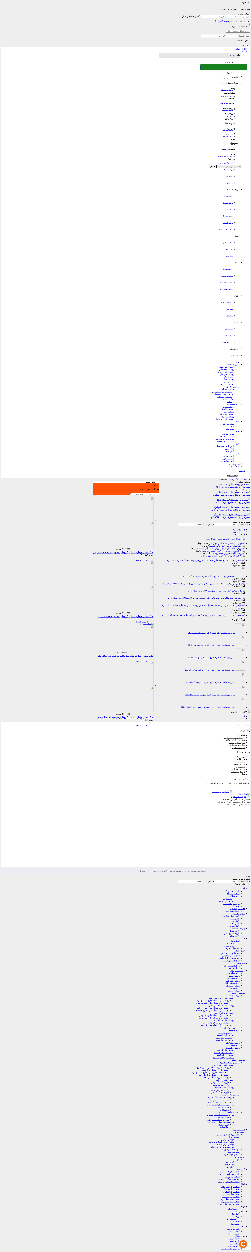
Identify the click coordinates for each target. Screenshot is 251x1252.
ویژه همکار (240, 1236)
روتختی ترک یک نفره (225, 1050)
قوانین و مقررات (237, 745)
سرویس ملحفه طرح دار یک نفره (220, 1122)
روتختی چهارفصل (227, 90)
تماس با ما (240, 735)
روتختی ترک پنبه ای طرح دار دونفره (213, 1015)
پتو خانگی (230, 1162)
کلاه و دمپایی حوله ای (230, 1154)
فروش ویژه (234, 464)
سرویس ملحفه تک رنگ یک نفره (220, 1114)
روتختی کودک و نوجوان (225, 229)
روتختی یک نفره (232, 1047)
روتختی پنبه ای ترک (226, 103)
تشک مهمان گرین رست (229, 1179)
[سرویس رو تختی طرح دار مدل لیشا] (233, 499)
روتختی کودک (233, 988)
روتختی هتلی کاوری (231, 1219)
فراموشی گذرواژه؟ (223, 21)
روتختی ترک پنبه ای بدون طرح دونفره (213, 1008)
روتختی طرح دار (227, 110)
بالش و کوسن (239, 913)
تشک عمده (234, 1244)
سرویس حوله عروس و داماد (222, 1147)
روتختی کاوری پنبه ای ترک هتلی (215, 1077)
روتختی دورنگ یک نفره (224, 1055)
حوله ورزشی (233, 1152)
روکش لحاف (229, 176)
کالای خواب (240, 1157)
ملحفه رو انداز (233, 1234)
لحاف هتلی (234, 1221)
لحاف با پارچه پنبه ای (226, 282)
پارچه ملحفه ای (238, 928)
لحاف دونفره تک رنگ (230, 1196)
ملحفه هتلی (234, 1224)
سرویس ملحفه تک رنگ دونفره (221, 1097)
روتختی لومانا (233, 1209)
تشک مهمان (229, 249)
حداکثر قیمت (208, 524)
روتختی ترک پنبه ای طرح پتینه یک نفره (212, 1003)
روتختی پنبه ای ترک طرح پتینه (221, 998)
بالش (237, 444)
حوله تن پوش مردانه (225, 1144)
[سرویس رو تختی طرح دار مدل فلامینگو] (232, 514)
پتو (238, 1159)
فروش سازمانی (238, 772)
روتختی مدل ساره (226, 901)
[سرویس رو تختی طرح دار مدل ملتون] (233, 492)
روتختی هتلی (229, 116)
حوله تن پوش (233, 1137)
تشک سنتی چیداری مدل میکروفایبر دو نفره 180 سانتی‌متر (125, 717)
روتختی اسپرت (228, 223)
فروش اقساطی (238, 769)
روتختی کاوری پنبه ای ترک (224, 156)
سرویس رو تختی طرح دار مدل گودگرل (230, 509)
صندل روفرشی (232, 911)
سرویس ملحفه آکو (231, 903)
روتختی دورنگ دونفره (225, 1038)
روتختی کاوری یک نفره (224, 1087)
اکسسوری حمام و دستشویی (227, 1134)
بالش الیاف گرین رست (229, 1172)
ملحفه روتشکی (228, 150)
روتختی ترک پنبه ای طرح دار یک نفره (213, 1018)
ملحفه (242, 1226)
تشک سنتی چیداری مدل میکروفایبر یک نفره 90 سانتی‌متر (125, 616)
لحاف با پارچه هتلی (227, 276)
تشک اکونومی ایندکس (230, 953)
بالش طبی (229, 309)
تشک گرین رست (232, 1177)
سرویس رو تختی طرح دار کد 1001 (233, 487)
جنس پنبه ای (223, 1107)
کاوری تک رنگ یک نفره (219, 1090)
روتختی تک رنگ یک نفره (224, 1052)
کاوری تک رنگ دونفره (219, 1082)
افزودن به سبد (142, 560)
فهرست (242, 471)
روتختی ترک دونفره (226, 1033)
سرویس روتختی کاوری (229, 1062)
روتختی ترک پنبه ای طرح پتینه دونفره (213, 1000)
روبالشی (230, 183)
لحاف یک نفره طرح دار (229, 1204)
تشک (237, 421)
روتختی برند (229, 209)
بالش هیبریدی (233, 926)
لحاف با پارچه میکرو (226, 289)
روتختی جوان (228, 899)
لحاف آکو (235, 906)
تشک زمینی (234, 479)
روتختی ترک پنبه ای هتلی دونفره (215, 1023)
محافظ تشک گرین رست (228, 1182)
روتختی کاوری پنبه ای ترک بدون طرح (213, 1067)
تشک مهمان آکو (232, 894)
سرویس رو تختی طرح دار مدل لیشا (232, 502)
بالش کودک (234, 921)
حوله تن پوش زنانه (226, 1139)
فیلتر (174, 525)
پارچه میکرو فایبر (227, 342)
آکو (243, 889)
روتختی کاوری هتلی (226, 170)
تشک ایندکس (239, 951)
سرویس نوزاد (239, 1129)
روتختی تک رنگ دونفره (224, 1035)
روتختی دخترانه (228, 136)
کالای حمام (240, 1132)
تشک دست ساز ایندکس (229, 958)
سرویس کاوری (232, 387)
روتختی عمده (233, 1246)
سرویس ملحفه (238, 1060)
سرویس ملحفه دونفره (229, 1095)
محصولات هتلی (238, 1211)
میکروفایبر (224, 1110)
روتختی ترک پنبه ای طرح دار (222, 1013)
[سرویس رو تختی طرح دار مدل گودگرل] (232, 507)
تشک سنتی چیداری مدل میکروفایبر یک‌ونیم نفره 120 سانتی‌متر (123, 552)
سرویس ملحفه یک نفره (229, 1112)
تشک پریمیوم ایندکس (230, 956)
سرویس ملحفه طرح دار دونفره (220, 1105)
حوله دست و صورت (230, 1149)
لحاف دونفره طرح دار (230, 1199)
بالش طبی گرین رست (229, 1174)
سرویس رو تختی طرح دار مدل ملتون (231, 495)
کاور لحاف (234, 1231)
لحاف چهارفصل (228, 269)
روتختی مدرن (228, 196)
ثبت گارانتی (234, 466)
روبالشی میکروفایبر (230, 966)
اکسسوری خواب (237, 908)
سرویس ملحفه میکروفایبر (217, 1102)
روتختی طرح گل (227, 216)
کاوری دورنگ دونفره (220, 1085)
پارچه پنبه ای (229, 329)
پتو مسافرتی (228, 1164)
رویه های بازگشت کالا (235, 740)
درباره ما (241, 757)
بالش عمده (234, 1239)
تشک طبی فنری (227, 243)
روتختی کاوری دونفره (225, 1080)
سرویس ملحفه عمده (230, 1249)
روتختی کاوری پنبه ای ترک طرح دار (214, 1075)
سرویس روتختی (232, 364)
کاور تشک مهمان (232, 1229)
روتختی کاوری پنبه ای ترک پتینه (215, 1070)
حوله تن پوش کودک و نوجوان (221, 1142)
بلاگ (243, 774)
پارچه (237, 454)
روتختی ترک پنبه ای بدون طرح (221, 1005)
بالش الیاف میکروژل (226, 302)
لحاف (237, 431)
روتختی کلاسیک (228, 203)
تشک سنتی (229, 256)
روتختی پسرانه (228, 130)
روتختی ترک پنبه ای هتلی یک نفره (215, 1025)
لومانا (242, 1206)
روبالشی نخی (233, 968)
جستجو (212, 167)
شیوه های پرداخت (237, 743)
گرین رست (240, 1169)
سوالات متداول (238, 747)
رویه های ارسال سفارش (234, 738)
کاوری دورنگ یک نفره (219, 1092)
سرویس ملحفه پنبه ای (219, 1100)
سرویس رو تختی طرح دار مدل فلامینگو (230, 517)
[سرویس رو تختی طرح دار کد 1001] (234, 484)
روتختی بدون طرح (227, 96)
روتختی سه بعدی (232, 404)
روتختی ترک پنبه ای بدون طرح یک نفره (212, 1010)
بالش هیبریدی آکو (232, 891)
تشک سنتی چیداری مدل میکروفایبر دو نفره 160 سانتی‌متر (125, 655)
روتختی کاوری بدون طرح (224, 163)
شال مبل (230, 1167)
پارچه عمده (234, 1241)
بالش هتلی (229, 316)
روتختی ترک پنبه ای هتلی (223, 1020)
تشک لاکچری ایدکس (230, 961)
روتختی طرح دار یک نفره (223, 1057)
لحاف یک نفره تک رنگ (230, 1201)
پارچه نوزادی (229, 335)
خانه (237, 362)
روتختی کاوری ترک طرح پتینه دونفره (208, 1072)
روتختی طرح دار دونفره (224, 1040)
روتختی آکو (234, 896)
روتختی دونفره (233, 1030)
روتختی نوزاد (229, 123)
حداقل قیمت (244, 524)
